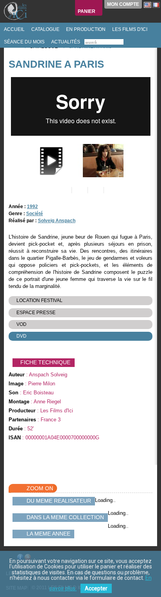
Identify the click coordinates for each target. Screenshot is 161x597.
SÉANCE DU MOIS (24, 42)
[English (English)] (147, 4)
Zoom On (40, 488)
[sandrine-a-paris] (102, 160)
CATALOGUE (44, 29)
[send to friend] (63, 190)
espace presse (35, 312)
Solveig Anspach (56, 220)
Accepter (96, 588)
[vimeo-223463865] (49, 160)
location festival (39, 300)
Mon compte (123, 4)
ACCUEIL (14, 29)
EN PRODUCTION (85, 29)
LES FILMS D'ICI (129, 29)
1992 (32, 206)
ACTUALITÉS (65, 42)
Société (34, 213)
